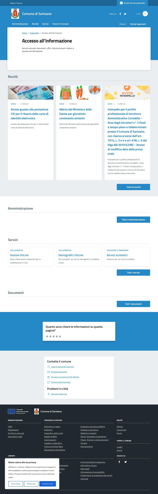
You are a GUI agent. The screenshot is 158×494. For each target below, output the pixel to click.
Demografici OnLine (70, 255)
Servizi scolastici (117, 255)
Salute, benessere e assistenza (93, 436)
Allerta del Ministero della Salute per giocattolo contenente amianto (75, 113)
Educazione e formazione (117, 250)
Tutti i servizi (133, 272)
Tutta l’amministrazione (133, 219)
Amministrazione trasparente (92, 462)
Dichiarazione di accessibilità (92, 472)
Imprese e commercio (89, 429)
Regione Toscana (16, 3)
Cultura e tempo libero (53, 446)
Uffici (10, 426)
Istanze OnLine (19, 255)
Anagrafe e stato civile (53, 433)
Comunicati (121, 429)
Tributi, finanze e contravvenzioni (94, 439)
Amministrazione (20, 23)
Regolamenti (13, 429)
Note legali (84, 468)
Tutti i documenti (133, 304)
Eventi (119, 450)
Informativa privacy (88, 465)
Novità (35, 23)
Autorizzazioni (50, 439)
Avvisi (13, 104)
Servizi (45, 23)
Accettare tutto (47, 483)
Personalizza (15, 483)
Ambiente (48, 429)
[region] (32, 473)
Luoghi (119, 447)
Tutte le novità (133, 187)
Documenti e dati (15, 436)
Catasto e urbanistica (53, 443)
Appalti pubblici (50, 436)
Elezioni (122, 24)
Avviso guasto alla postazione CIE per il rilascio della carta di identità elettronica (29, 113)
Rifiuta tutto (31, 483)
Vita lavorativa (16, 250)
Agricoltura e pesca (52, 426)
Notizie (120, 426)
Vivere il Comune (60, 23)
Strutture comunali (16, 433)
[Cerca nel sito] (145, 13)
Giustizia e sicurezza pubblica (92, 426)
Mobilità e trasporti (88, 433)
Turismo (83, 443)
